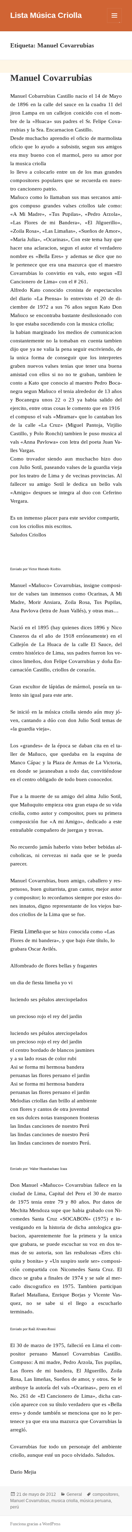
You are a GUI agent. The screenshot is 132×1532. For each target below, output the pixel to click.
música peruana (95, 1500)
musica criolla (64, 1500)
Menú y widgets (114, 22)
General (74, 1494)
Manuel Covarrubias (51, 78)
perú (14, 1507)
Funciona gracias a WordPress (35, 1523)
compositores (105, 1494)
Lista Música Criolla (46, 15)
